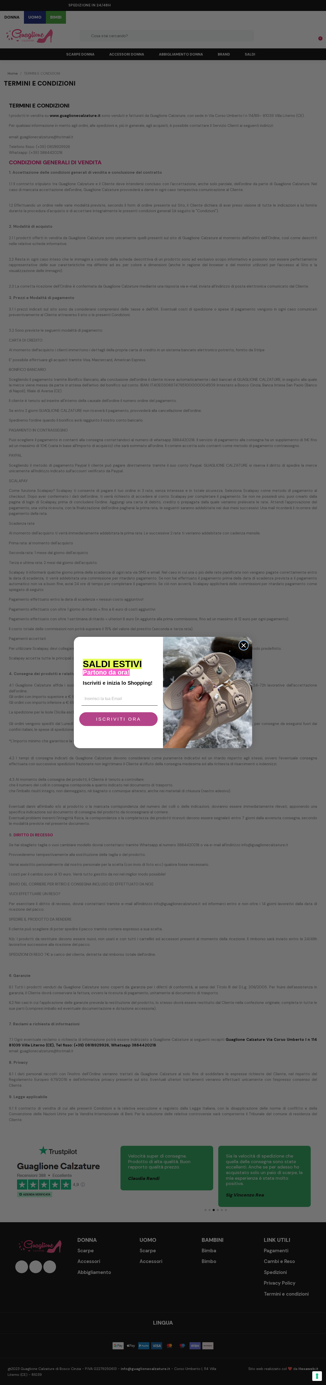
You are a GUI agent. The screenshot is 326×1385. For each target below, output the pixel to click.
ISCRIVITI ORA (118, 719)
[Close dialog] (243, 645)
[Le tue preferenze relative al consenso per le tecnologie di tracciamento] (317, 1376)
